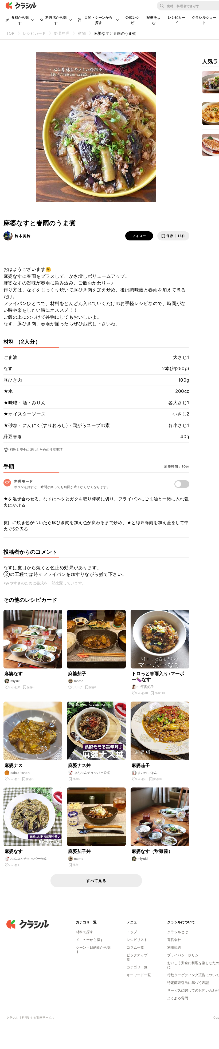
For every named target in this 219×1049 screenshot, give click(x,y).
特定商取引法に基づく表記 (188, 982)
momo (79, 681)
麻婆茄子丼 (79, 851)
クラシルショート (204, 20)
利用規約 (174, 947)
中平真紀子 (146, 687)
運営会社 (174, 939)
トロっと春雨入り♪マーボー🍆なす (158, 676)
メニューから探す (90, 939)
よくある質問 (177, 998)
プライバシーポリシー (184, 955)
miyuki (15, 681)
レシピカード (176, 20)
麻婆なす (14, 673)
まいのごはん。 (149, 773)
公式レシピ (133, 20)
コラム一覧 (135, 947)
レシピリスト (137, 939)
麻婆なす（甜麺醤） (152, 851)
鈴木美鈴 (23, 235)
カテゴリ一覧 (137, 967)
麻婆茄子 (77, 673)
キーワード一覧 (139, 975)
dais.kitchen (20, 773)
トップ (132, 932)
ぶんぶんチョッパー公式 (92, 773)
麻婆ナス (14, 765)
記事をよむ (154, 20)
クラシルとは (177, 932)
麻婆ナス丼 (79, 765)
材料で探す (84, 932)
